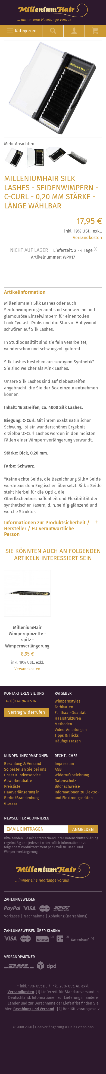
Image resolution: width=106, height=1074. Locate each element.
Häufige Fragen (68, 741)
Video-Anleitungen (71, 729)
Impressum (64, 763)
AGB (58, 769)
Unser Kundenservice (22, 775)
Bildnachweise (67, 786)
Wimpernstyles (67, 701)
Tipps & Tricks (67, 735)
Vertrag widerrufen (26, 712)
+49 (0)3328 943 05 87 (20, 701)
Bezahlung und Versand (33, 1009)
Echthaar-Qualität (70, 712)
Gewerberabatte (18, 781)
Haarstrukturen (68, 718)
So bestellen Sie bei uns (25, 769)
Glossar (10, 803)
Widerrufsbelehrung (72, 775)
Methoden (63, 724)
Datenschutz (65, 781)
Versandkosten (87, 237)
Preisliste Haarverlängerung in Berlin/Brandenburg (21, 792)
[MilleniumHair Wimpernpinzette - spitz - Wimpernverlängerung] (27, 593)
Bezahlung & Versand (22, 763)
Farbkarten (64, 707)
